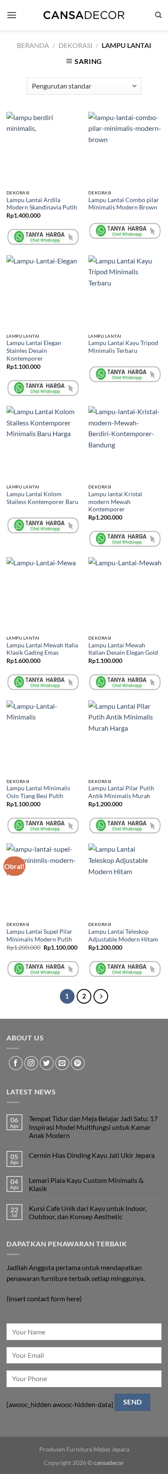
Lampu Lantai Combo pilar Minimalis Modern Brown (123, 204)
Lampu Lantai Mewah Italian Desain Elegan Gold (123, 649)
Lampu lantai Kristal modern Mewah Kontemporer (115, 502)
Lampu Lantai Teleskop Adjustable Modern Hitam (123, 935)
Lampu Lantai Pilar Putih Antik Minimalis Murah (121, 792)
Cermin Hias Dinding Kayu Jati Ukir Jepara (92, 1155)
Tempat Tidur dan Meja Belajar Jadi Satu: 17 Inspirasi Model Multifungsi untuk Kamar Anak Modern (93, 1126)
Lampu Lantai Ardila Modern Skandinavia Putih (41, 204)
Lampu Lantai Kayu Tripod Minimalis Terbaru (123, 346)
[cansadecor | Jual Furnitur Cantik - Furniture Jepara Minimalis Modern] (84, 15)
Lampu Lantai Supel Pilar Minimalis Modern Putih (39, 935)
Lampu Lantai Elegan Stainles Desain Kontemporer (33, 350)
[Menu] (11, 14)
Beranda (33, 45)
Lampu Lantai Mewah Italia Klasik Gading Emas (42, 649)
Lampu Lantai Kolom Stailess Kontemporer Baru (42, 498)
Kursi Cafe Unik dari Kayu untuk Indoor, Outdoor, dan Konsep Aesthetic (87, 1212)
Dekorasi (76, 45)
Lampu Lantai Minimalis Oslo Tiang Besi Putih (38, 792)
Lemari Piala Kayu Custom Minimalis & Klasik (86, 1184)
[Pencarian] (158, 15)
